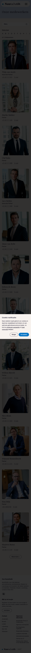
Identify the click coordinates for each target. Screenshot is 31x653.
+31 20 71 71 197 (7, 550)
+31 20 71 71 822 (7, 421)
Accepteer (24, 334)
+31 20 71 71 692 (7, 206)
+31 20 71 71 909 (7, 292)
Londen (4, 624)
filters (5, 24)
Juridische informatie (21, 633)
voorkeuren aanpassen (13, 327)
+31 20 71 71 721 (7, 464)
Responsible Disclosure (22, 631)
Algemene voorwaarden (22, 624)
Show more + (16, 557)
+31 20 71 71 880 (7, 163)
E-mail (16, 77)
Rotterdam (5, 631)
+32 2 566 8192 (6, 507)
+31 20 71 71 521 (7, 77)
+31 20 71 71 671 (7, 378)
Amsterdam (5, 619)
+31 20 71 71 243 (7, 249)
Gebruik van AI (20, 638)
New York (4, 629)
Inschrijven (7, 610)
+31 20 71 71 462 (7, 120)
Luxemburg (5, 626)
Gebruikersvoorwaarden (22, 636)
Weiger (14, 334)
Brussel (4, 621)
